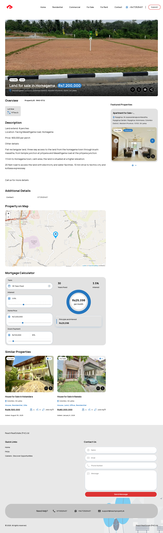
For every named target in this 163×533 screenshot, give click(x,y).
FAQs (7, 451)
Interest (11, 292)
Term (10, 280)
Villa (25, 405)
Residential (57, 7)
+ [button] (8, 213)
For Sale (90, 7)
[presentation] (116, 140)
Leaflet (84, 265)
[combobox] (29, 286)
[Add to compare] (139, 89)
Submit (154, 7)
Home (43, 7)
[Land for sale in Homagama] (55, 235)
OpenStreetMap (93, 265)
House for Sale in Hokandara (19, 396)
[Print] (145, 89)
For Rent (104, 7)
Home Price (12, 310)
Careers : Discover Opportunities (19, 456)
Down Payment (14, 329)
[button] (133, 165)
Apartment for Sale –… (123, 113)
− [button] (8, 217)
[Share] (151, 89)
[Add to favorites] (132, 89)
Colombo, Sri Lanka (14, 401)
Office (72, 405)
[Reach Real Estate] (9, 7)
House (8, 405)
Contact (118, 7)
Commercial (74, 7)
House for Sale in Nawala (69, 396)
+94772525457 (136, 7)
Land (22, 80)
